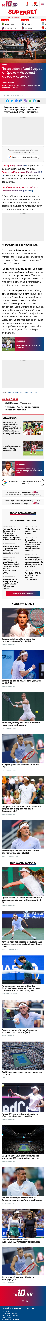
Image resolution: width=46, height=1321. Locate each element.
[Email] (39, 101)
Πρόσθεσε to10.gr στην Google (24, 157)
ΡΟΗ (11, 520)
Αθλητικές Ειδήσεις (32, 501)
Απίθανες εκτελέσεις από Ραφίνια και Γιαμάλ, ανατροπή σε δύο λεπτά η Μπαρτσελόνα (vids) (11, 566)
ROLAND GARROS (15, 392)
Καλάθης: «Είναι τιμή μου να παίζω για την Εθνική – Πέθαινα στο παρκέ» (11, 583)
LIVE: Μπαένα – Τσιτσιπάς (18, 403)
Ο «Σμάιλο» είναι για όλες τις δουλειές (32, 531)
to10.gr (5, 95)
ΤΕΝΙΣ (26, 392)
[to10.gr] (10, 4)
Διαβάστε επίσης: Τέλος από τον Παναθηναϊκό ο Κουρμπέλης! (20, 189)
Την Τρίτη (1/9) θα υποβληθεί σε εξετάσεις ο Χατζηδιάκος (33, 576)
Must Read (32, 520)
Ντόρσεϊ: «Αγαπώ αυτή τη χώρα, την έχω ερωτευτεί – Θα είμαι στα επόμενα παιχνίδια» (34, 561)
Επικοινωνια (6, 1317)
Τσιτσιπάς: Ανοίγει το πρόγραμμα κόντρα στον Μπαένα (22, 408)
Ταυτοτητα (6, 1312)
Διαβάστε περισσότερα (23, 593)
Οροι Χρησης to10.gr (10, 1315)
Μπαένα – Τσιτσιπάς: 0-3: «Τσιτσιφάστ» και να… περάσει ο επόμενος (21, 86)
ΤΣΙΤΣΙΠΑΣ (34, 392)
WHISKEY (16, 1319)
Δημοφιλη (20, 520)
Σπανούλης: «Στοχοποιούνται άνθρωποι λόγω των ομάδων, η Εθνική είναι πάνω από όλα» (33, 545)
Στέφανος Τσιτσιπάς (15, 165)
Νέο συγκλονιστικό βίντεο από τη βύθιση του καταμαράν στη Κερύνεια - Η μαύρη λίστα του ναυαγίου (12, 534)
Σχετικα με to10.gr (9, 1314)
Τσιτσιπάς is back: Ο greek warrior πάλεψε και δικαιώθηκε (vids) (11, 549)
